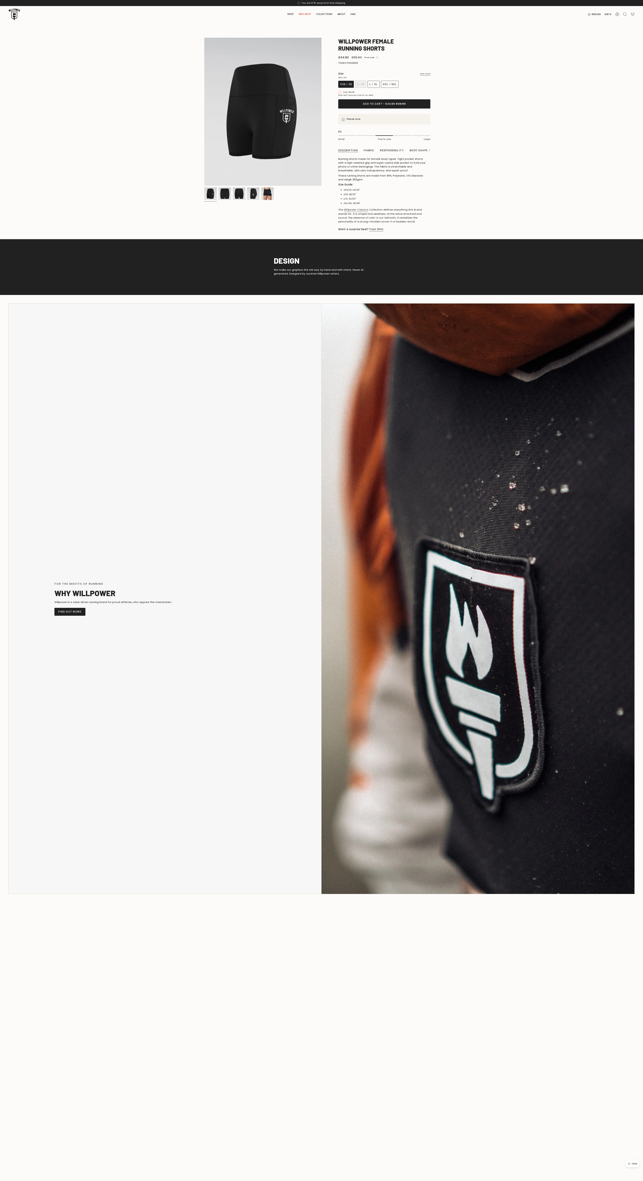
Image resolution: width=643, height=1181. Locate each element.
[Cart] (632, 14)
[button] (290, 14)
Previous (204, 111)
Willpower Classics (356, 209)
